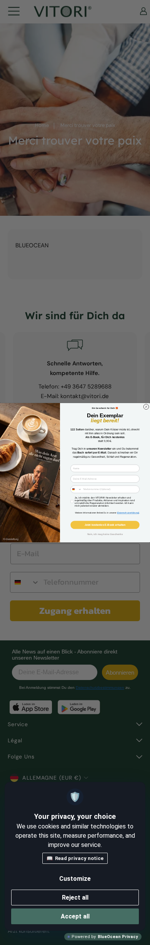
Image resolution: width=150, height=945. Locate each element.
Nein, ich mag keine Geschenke (105, 534)
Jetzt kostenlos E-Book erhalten (105, 524)
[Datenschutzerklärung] (128, 513)
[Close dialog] (146, 406)
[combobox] (76, 489)
